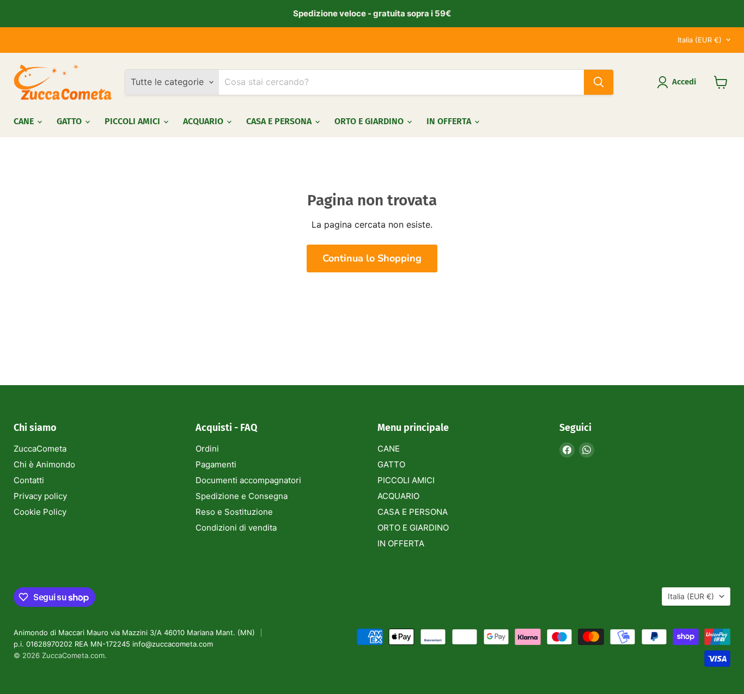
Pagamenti (216, 464)
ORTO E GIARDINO (370, 121)
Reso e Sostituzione (234, 512)
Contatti (29, 480)
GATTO (70, 121)
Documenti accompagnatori (248, 480)
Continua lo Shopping (372, 258)
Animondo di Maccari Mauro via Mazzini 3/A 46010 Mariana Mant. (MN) (134, 632)
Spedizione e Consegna (242, 496)
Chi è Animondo (44, 464)
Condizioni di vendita (236, 527)
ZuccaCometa (40, 448)
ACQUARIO (204, 121)
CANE (25, 121)
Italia (700, 39)
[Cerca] (598, 82)
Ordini (207, 448)
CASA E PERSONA (280, 121)
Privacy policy (40, 496)
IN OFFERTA (449, 121)
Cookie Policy (40, 512)
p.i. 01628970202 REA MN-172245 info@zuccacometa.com (113, 644)
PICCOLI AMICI (133, 121)
